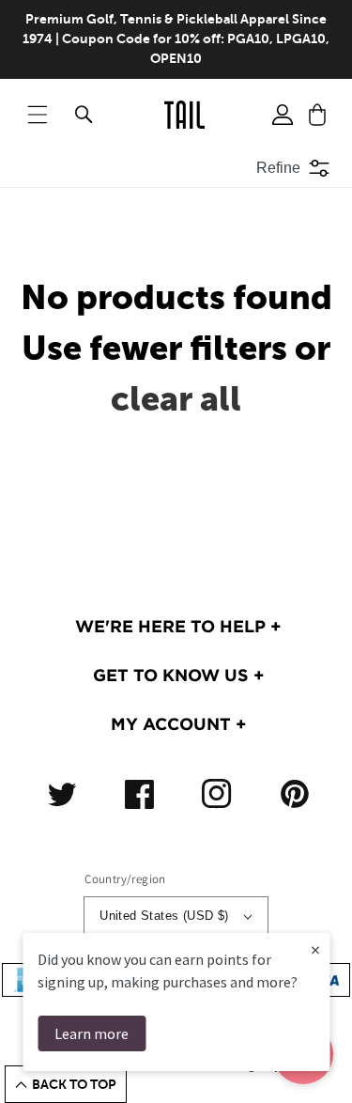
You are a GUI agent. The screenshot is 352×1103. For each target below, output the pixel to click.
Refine (278, 168)
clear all (176, 399)
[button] (37, 114)
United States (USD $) (163, 916)
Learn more (91, 1033)
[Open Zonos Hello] (323, 1065)
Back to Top (74, 1084)
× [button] (315, 949)
